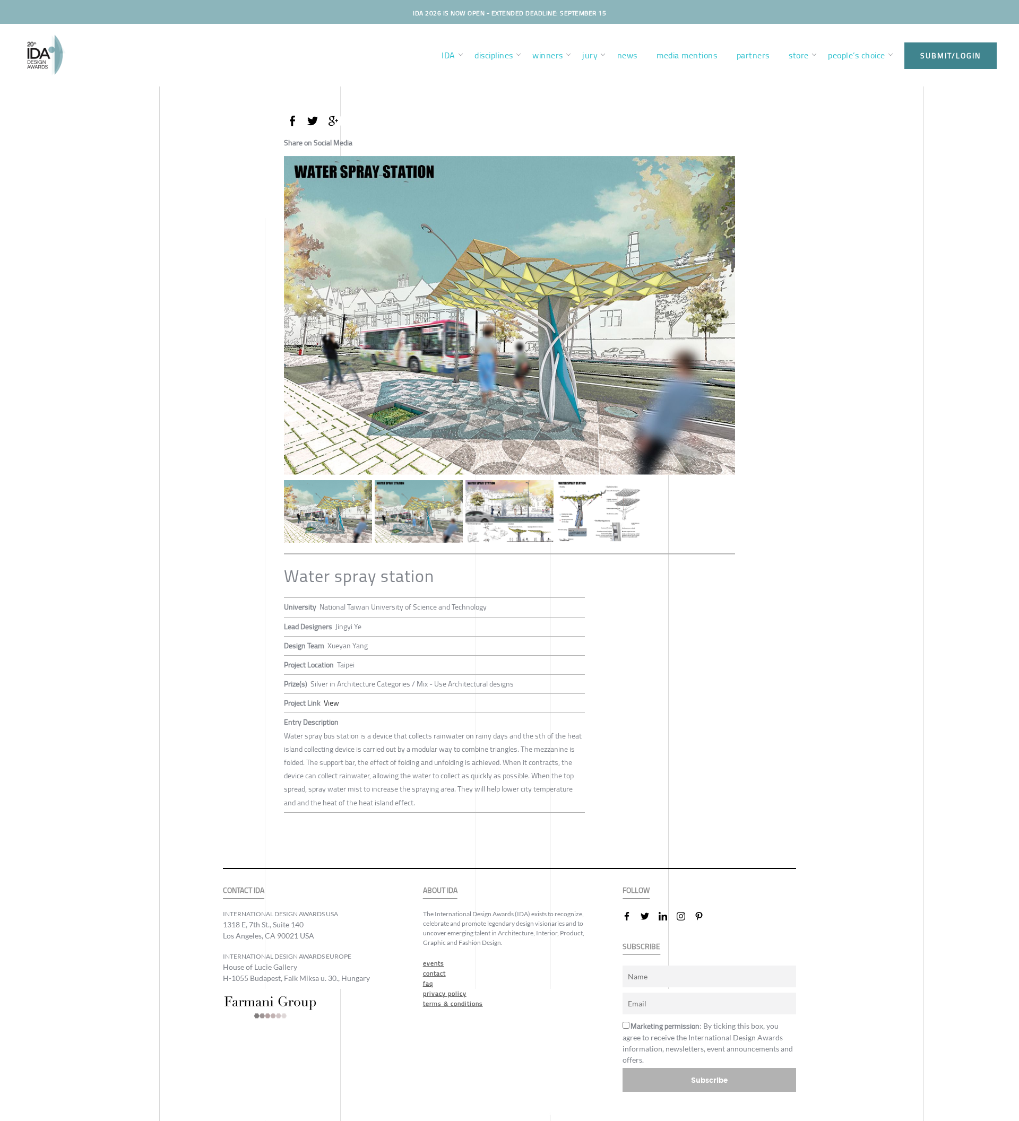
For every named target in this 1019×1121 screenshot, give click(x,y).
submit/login (950, 56)
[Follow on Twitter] (649, 916)
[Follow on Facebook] (631, 916)
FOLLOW (636, 890)
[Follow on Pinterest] (703, 916)
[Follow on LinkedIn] (667, 916)
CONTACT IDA (243, 890)
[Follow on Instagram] (685, 916)
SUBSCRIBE (641, 946)
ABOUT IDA (440, 890)
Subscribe (709, 1079)
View (331, 703)
